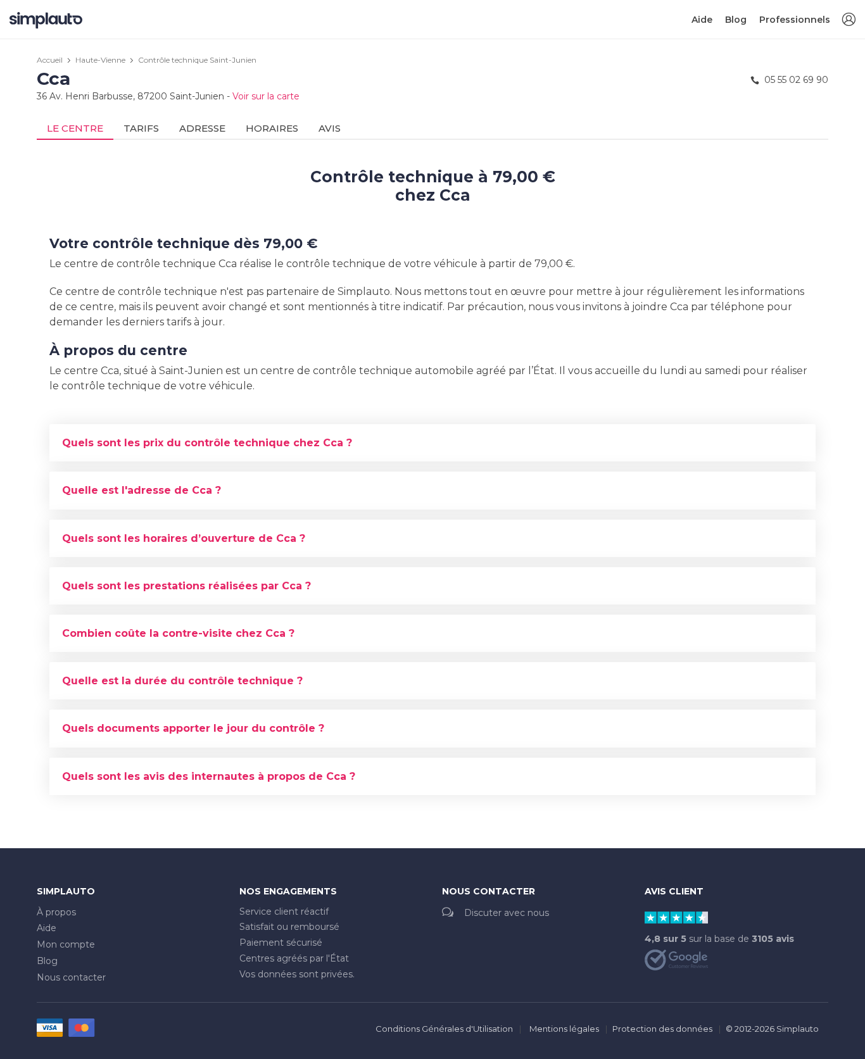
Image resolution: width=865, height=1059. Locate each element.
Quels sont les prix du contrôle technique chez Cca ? (207, 443)
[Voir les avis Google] (676, 959)
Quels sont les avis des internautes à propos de (208, 776)
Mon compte (66, 944)
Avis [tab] (330, 128)
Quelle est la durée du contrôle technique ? (182, 681)
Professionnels (794, 19)
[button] (849, 20)
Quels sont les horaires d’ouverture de (183, 538)
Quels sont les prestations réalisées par (186, 586)
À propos (56, 912)
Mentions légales (564, 1029)
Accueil (50, 60)
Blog (736, 19)
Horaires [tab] (272, 128)
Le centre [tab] (75, 128)
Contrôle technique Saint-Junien (197, 60)
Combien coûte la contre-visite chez (178, 633)
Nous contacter (71, 977)
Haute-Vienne (100, 60)
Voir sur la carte (266, 96)
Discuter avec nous (506, 912)
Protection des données (662, 1029)
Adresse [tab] (202, 128)
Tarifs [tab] (141, 128)
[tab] (432, 442)
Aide (701, 19)
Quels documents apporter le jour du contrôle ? (193, 728)
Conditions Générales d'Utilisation (444, 1029)
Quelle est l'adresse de (141, 490)
